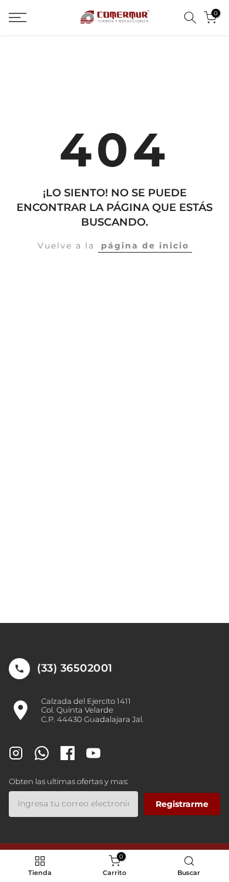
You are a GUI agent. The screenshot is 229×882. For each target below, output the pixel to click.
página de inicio (145, 245)
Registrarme (182, 804)
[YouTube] (93, 754)
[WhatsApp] (42, 754)
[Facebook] (67, 754)
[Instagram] (16, 754)
